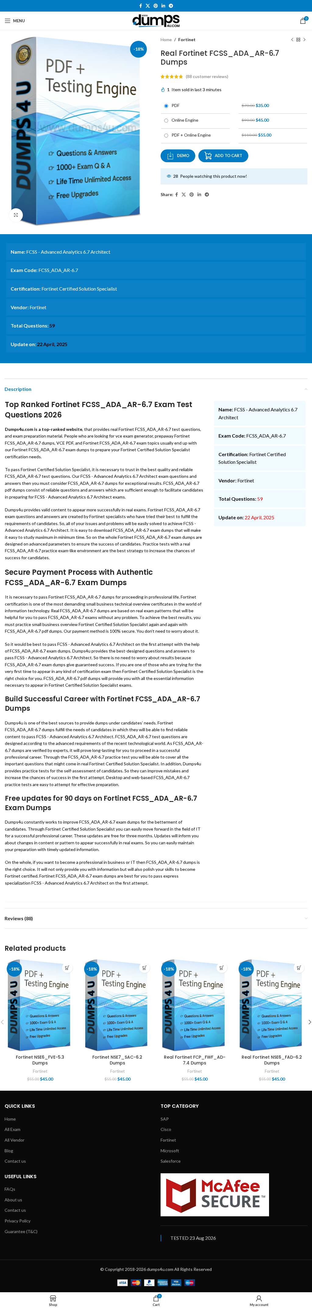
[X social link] (148, 6)
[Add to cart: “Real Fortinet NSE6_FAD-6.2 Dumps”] (299, 967)
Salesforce (171, 1161)
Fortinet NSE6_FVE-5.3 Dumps (40, 1060)
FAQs (10, 1189)
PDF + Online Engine (190, 135)
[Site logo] (156, 20)
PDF (174, 105)
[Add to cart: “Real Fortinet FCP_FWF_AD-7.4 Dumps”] (222, 967)
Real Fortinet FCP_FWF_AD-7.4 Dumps (194, 1060)
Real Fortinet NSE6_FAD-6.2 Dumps (272, 1060)
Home (166, 39)
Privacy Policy (17, 1220)
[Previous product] (292, 40)
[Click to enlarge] (16, 215)
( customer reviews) (207, 76)
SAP (165, 1118)
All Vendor (14, 1140)
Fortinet (187, 39)
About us (13, 1199)
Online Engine (184, 120)
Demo (183, 155)
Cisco (166, 1129)
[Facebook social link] (140, 6)
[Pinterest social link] (156, 6)
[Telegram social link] (171, 6)
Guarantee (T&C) (21, 1231)
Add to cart (228, 155)
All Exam (12, 1129)
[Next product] (304, 40)
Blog (9, 1150)
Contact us (15, 1161)
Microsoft (170, 1150)
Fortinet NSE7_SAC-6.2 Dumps (117, 1060)
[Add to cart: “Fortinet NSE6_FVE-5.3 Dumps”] (67, 967)
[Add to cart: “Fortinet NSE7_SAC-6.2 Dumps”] (144, 967)
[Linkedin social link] (163, 6)
